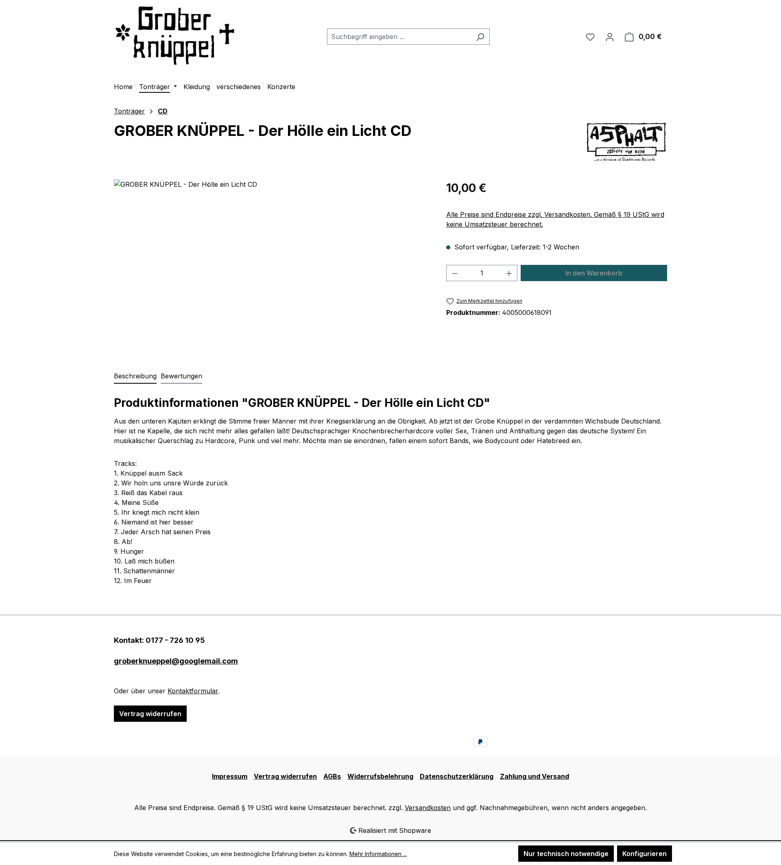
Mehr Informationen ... (378, 853)
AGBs (332, 776)
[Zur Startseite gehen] (175, 35)
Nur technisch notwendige (566, 854)
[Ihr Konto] (610, 36)
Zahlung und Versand (534, 776)
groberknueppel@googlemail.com (176, 661)
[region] (272, 266)
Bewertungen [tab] (181, 376)
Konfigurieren (644, 854)
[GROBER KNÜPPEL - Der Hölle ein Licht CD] (272, 266)
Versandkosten (428, 808)
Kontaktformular (193, 691)
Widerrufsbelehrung (380, 776)
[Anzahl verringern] (454, 273)
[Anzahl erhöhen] (509, 273)
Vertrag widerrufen (150, 714)
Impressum (229, 776)
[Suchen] (480, 36)
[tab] (135, 376)
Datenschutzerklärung (456, 776)
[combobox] (399, 36)
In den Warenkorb (593, 273)
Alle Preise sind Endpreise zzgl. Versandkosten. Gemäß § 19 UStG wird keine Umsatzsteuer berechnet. (555, 219)
